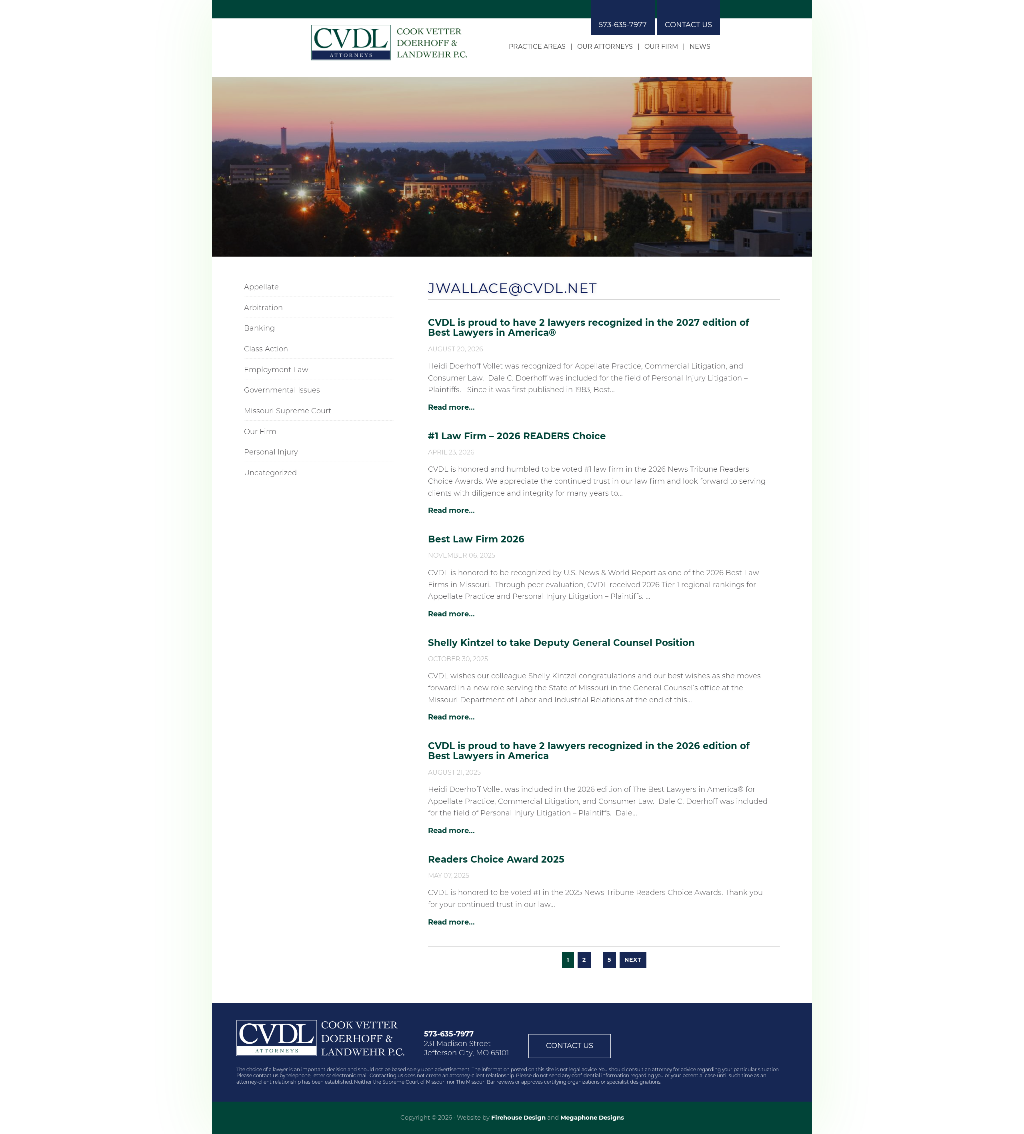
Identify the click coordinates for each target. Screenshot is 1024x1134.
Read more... (451, 407)
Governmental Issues (282, 390)
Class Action (266, 349)
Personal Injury (271, 452)
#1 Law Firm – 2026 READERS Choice (517, 436)
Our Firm (260, 431)
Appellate (261, 287)
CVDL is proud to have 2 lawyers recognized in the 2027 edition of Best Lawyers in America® (588, 327)
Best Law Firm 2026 (476, 539)
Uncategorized (270, 472)
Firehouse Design (518, 1117)
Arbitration (263, 307)
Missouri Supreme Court (287, 411)
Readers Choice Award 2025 (496, 859)
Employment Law (276, 369)
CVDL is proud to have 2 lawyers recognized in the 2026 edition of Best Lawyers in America (589, 750)
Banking (259, 328)
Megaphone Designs (592, 1117)
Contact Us (688, 24)
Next (633, 959)
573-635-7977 (623, 24)
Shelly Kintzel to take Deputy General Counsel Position (561, 642)
